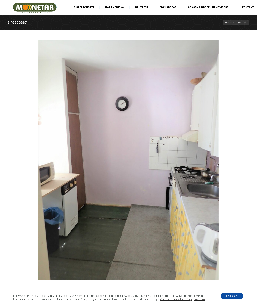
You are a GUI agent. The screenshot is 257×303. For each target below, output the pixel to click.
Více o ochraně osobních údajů (176, 299)
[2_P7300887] (128, 160)
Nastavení (199, 299)
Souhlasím (231, 296)
